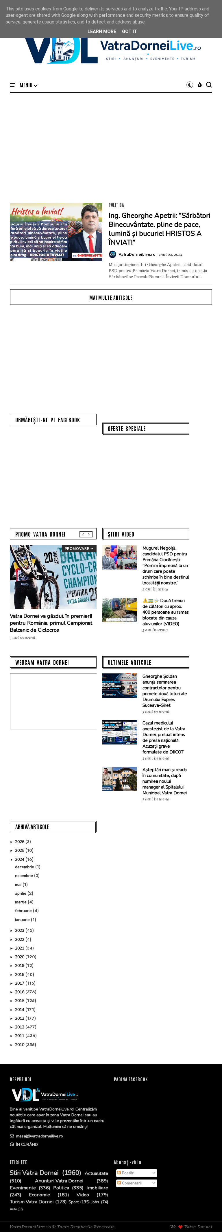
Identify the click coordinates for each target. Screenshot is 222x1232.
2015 (20, 1000)
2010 (20, 1045)
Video (83, 1195)
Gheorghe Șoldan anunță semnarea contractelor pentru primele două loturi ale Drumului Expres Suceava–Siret (165, 690)
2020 (20, 957)
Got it (129, 31)
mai (19, 884)
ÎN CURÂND (26, 1144)
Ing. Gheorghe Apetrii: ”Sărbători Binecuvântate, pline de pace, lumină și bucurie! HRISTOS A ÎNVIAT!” (159, 229)
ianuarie (23, 920)
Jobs (95, 1202)
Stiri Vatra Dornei (34, 1173)
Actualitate (96, 1173)
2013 (20, 1018)
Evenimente (23, 1188)
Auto (13, 1209)
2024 (20, 859)
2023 (20, 930)
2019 (20, 965)
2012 (20, 1027)
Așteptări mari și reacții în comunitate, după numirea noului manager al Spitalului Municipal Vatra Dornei (165, 781)
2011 (20, 1036)
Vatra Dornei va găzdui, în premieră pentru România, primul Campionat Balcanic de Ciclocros (51, 623)
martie (21, 902)
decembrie (25, 867)
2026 (20, 842)
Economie (39, 1195)
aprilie (21, 893)
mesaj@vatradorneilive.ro (39, 1136)
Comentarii (131, 1183)
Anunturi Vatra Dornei (59, 1181)
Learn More (102, 31)
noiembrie (24, 875)
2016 (20, 992)
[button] (28, 85)
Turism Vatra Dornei (31, 1202)
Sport (74, 1202)
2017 (20, 983)
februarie (24, 911)
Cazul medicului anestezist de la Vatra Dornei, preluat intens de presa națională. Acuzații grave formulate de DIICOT (164, 737)
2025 (20, 850)
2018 (20, 974)
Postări (127, 1173)
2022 (20, 939)
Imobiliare (97, 1188)
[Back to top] (207, 1218)
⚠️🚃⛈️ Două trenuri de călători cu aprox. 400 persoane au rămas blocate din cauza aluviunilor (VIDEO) (166, 612)
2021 (20, 948)
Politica (116, 204)
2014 (20, 1009)
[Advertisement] (111, 148)
